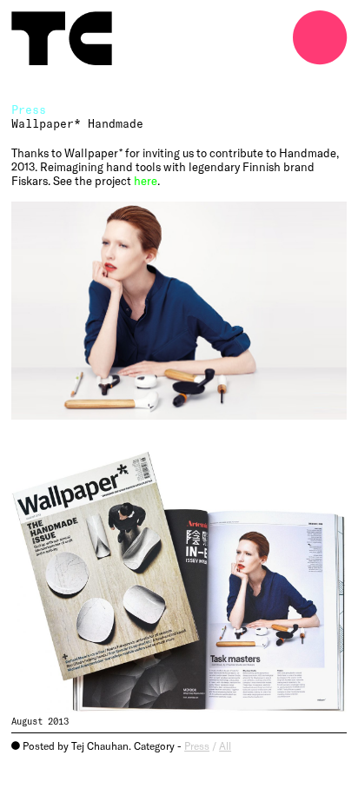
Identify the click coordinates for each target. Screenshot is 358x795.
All (225, 745)
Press (196, 745)
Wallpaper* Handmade (77, 123)
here (145, 181)
